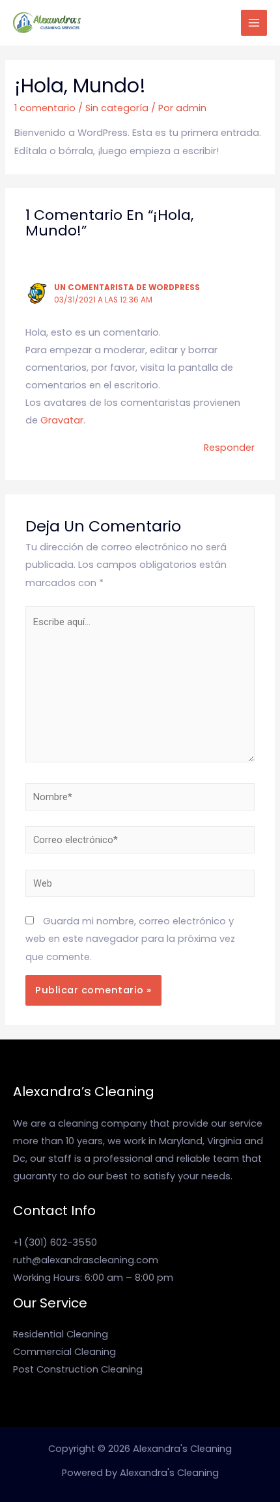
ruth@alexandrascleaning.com (85, 1260)
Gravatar (61, 420)
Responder (229, 447)
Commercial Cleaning (64, 1351)
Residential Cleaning (60, 1334)
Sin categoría (116, 107)
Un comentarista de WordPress (127, 287)
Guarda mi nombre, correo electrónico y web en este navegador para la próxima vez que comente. (130, 939)
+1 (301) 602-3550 (55, 1242)
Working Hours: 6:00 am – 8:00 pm (93, 1277)
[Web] (140, 885)
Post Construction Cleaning (78, 1369)
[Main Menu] (254, 23)
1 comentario (45, 107)
